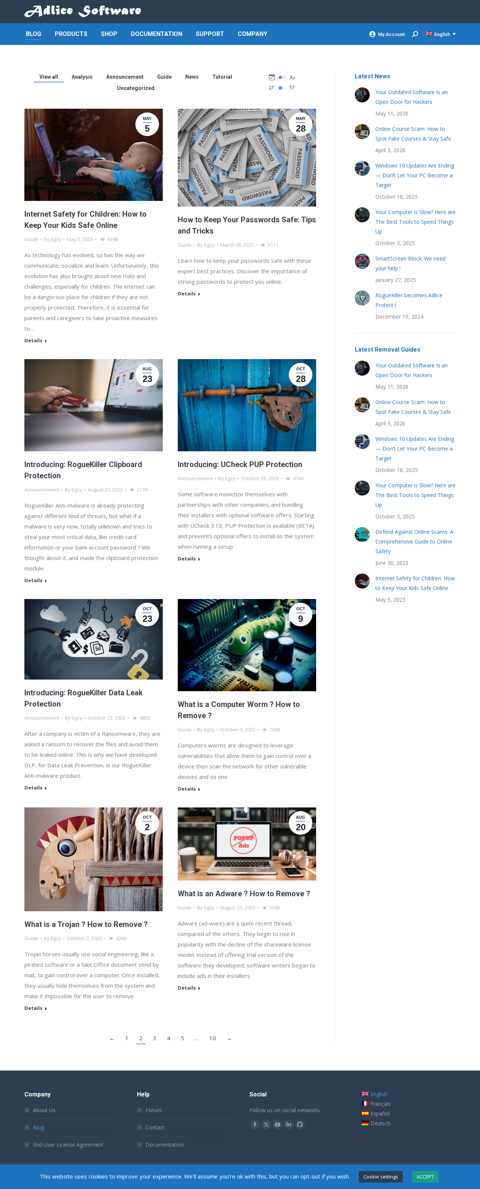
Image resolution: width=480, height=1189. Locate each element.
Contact (155, 1127)
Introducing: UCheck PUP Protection (240, 464)
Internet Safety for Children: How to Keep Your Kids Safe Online (415, 583)
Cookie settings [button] (380, 1176)
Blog (38, 1127)
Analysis (82, 77)
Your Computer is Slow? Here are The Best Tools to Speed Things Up (415, 221)
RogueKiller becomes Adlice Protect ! (408, 300)
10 (212, 1038)
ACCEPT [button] (425, 1176)
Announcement (125, 77)
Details (33, 340)
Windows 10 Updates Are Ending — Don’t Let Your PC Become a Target (414, 175)
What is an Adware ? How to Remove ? (244, 893)
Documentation (165, 1144)
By (52, 239)
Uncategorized (135, 88)
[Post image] (362, 94)
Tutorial (222, 77)
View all (48, 77)
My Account (391, 34)
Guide (164, 77)
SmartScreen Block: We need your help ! (410, 263)
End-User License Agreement (68, 1144)
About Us (44, 1110)
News (192, 77)
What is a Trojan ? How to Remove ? (86, 924)
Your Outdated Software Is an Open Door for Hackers (411, 96)
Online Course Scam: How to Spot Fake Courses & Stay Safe (413, 133)
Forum (154, 1110)
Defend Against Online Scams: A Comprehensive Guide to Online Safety (414, 541)
